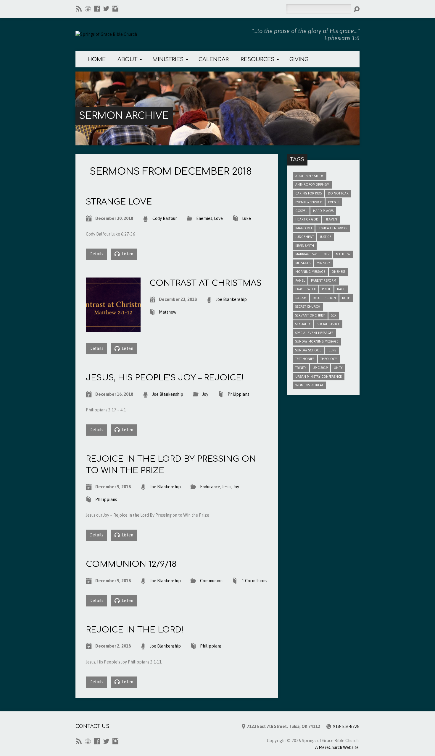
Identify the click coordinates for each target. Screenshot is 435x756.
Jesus (226, 486)
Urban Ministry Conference (318, 376)
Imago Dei (303, 228)
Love (218, 218)
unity (338, 367)
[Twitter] (106, 9)
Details (96, 254)
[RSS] (79, 9)
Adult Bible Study (309, 176)
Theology (328, 359)
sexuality (303, 324)
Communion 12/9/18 (131, 564)
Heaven (331, 219)
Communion (211, 580)
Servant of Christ (310, 315)
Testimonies (304, 359)
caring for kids (308, 193)
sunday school (308, 350)
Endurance (210, 486)
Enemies (204, 218)
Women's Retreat (309, 385)
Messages (302, 263)
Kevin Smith (304, 245)
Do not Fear (338, 193)
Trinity (300, 367)
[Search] (357, 9)
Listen (127, 254)
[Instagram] (115, 9)
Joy (205, 394)
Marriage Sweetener (312, 254)
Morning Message (310, 271)
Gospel (301, 210)
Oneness (338, 271)
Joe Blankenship (231, 299)
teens (331, 350)
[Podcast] (88, 9)
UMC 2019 (320, 367)
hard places (323, 210)
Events (333, 202)
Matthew (167, 312)
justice (325, 237)
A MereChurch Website (337, 747)
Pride (326, 289)
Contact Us (92, 726)
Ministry (323, 263)
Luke (246, 218)
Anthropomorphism (312, 184)
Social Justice (328, 324)
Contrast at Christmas (205, 283)
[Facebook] (97, 9)
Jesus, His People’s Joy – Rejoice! (165, 377)
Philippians (238, 394)
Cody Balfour (164, 218)
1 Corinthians (254, 580)
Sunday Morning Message (316, 341)
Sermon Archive (124, 116)
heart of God (306, 219)
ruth (346, 298)
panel (300, 280)
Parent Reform (323, 280)
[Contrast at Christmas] (113, 328)
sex (333, 315)
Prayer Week (305, 289)
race (341, 289)
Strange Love (119, 201)
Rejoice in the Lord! (134, 629)
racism (301, 298)
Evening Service (308, 202)
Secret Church (307, 306)
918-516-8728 (346, 726)
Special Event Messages (314, 333)
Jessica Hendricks (332, 228)
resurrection (324, 298)
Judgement (304, 237)
